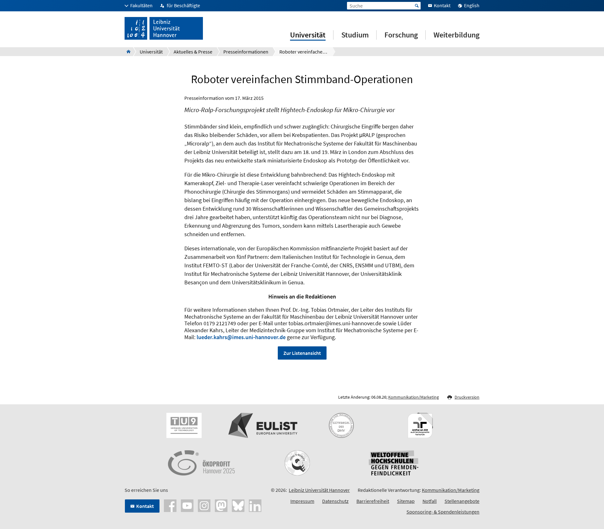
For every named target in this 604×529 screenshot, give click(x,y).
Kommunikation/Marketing (413, 397)
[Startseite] (126, 51)
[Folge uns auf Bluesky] (238, 505)
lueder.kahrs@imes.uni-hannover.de (241, 337)
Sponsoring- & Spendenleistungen (442, 512)
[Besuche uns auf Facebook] (170, 505)
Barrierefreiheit (372, 501)
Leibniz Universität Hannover (319, 490)
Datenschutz (335, 501)
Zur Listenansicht (302, 353)
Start (417, 5)
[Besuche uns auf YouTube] (187, 505)
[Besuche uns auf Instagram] (204, 505)
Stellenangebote (462, 501)
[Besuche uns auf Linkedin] (255, 505)
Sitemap (406, 501)
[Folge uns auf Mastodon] (221, 505)
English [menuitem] (471, 5)
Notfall (429, 501)
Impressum (302, 501)
